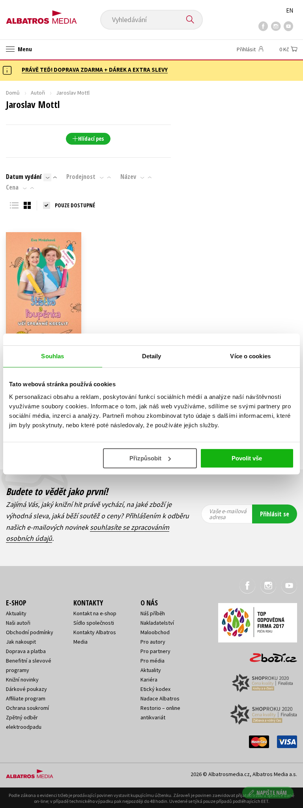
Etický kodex (155, 689)
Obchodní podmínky (29, 632)
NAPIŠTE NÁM (271, 792)
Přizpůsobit (145, 458)
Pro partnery (155, 651)
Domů (13, 92)
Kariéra (148, 679)
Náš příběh (152, 613)
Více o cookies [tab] (250, 356)
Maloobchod (155, 632)
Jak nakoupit (21, 641)
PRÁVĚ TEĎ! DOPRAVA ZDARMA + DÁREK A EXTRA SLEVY (95, 69)
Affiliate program (25, 698)
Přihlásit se (274, 514)
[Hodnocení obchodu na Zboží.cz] (269, 655)
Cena (12, 187)
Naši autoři (18, 622)
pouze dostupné (75, 205)
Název (128, 176)
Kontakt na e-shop (94, 613)
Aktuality (16, 613)
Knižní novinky (22, 679)
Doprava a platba (26, 651)
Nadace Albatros (160, 698)
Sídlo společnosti (93, 622)
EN (289, 10)
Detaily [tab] (151, 356)
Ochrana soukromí (27, 707)
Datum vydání (23, 176)
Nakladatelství (157, 622)
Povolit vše (247, 458)
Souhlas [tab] (52, 356)
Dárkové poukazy (26, 689)
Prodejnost (80, 176)
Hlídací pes (91, 138)
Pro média (152, 660)
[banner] (41, 14)
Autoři (38, 92)
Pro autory (152, 641)
